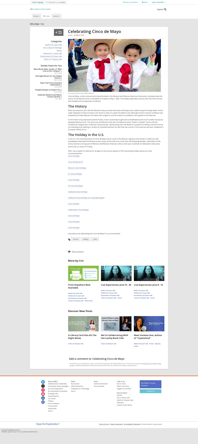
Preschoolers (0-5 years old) (51, 56)
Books (59, 50)
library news (89, 301)
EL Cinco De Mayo (75, 174)
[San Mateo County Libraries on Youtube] (43, 394)
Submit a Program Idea (125, 400)
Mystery (158, 344)
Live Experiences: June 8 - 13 (148, 284)
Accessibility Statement (132, 424)
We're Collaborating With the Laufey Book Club (114, 336)
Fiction (151, 344)
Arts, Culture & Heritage (52, 48)
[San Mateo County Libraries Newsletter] (43, 402)
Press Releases (53, 403)
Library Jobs (52, 408)
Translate (62, 2)
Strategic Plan (53, 394)
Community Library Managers (58, 386)
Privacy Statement (116, 424)
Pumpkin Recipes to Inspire (47, 90)
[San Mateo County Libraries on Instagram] (43, 390)
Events (48, 16)
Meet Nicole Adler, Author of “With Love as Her (48, 70)
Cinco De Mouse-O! (75, 162)
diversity (75, 239)
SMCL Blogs (34, 24)
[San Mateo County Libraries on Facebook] (43, 382)
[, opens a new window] (48, 425)
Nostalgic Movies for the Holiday (49, 77)
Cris (42, 24)
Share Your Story (123, 386)
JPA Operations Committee (57, 391)
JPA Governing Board (55, 389)
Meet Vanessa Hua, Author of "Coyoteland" (148, 336)
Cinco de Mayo (73, 204)
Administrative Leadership (57, 384)
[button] (130, 2)
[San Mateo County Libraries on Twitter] (43, 386)
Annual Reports (53, 396)
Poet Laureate (99, 386)
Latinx (95, 239)
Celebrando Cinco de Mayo (78, 210)
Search (160, 9)
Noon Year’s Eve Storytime (51, 84)
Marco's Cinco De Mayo (77, 168)
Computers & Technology (80, 389)
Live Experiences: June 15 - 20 (116, 284)
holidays (85, 239)
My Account (75, 384)
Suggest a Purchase (124, 389)
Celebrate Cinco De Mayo (78, 192)
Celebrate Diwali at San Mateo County (50, 96)
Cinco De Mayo (74, 156)
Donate (119, 395)
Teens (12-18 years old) (53, 59)
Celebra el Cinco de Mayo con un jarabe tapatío (86, 198)
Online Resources (77, 386)
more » (50, 411)
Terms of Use (104, 424)
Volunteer (120, 402)
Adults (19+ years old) (53, 45)
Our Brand (51, 398)
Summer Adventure (101, 384)
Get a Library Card (123, 398)
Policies (50, 401)
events (119, 298)
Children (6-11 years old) (52, 53)
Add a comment (78, 251)
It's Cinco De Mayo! (75, 186)
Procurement (52, 406)
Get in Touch (121, 384)
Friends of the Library (124, 405)
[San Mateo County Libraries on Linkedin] (43, 398)
